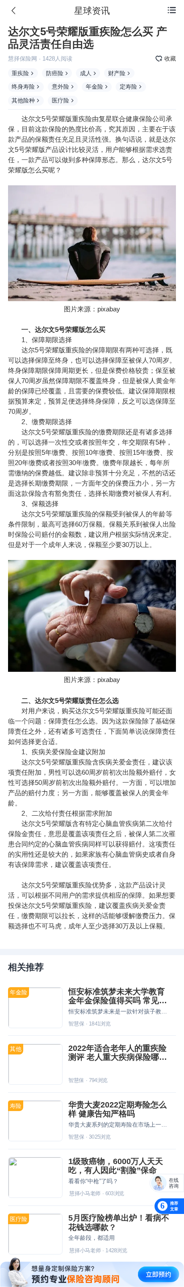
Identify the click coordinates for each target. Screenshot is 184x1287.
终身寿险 (23, 86)
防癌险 (54, 73)
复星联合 (112, 119)
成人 (86, 73)
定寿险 (128, 86)
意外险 (60, 86)
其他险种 (23, 100)
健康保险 (138, 119)
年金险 (94, 86)
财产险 (116, 73)
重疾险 (20, 73)
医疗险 (60, 100)
